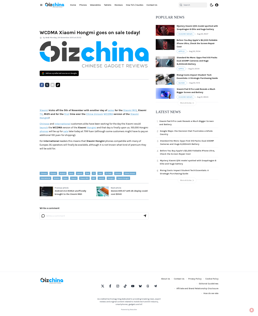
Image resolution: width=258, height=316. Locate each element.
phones (44, 131)
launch (44, 127)
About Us (165, 278)
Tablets (107, 5)
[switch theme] (212, 5)
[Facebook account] (110, 286)
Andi (47, 37)
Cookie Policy (211, 278)
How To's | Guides (134, 5)
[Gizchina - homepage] (54, 5)
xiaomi (73, 178)
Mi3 (93, 178)
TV (41, 114)
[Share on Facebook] (42, 85)
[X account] (102, 286)
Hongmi (91, 127)
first (66, 114)
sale (65, 131)
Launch (101, 178)
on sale (109, 173)
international (62, 123)
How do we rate (210, 293)
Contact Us (151, 5)
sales (111, 110)
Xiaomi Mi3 (130, 110)
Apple (181, 51)
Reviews (118, 5)
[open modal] (216, 5)
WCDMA (108, 114)
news (71, 173)
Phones (83, 5)
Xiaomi (44, 110)
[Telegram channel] (155, 286)
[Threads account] (147, 286)
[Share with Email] (52, 85)
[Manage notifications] (252, 310)
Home (73, 5)
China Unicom (94, 114)
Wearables (95, 5)
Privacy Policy (194, 278)
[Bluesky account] (140, 286)
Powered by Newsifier (129, 309)
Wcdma (57, 178)
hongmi (111, 178)
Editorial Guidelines (208, 283)
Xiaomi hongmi (123, 178)
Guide (181, 83)
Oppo (181, 68)
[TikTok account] (125, 286)
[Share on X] (47, 85)
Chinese (44, 123)
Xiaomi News (185, 34)
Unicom (118, 173)
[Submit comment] (145, 216)
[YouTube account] (132, 286)
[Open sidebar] (41, 5)
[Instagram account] (117, 286)
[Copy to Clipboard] (58, 85)
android (62, 173)
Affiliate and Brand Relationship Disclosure (197, 288)
